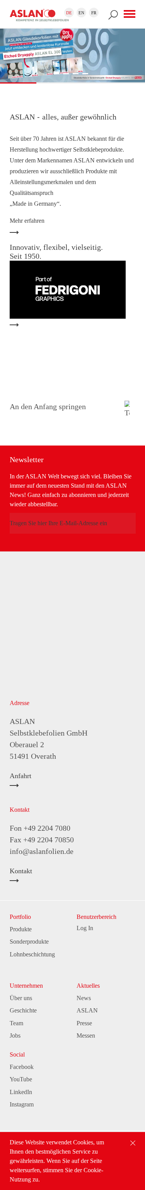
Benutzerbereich (96, 916)
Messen (86, 1035)
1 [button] (56, 73)
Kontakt (21, 871)
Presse (84, 1023)
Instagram (22, 1104)
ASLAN (87, 1010)
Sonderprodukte (29, 941)
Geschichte (23, 1010)
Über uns (21, 998)
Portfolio (20, 916)
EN (81, 12)
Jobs (15, 1035)
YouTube (21, 1079)
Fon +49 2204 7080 (40, 828)
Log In (85, 928)
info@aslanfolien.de (41, 851)
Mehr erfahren (27, 220)
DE (69, 12)
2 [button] (66, 73)
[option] (72, 54)
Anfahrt (20, 776)
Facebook (22, 1067)
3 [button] (75, 73)
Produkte (21, 929)
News (84, 998)
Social (17, 1054)
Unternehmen (26, 985)
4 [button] (85, 73)
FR (93, 12)
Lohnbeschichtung (32, 954)
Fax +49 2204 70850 (42, 839)
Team (16, 1023)
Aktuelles (88, 985)
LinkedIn (21, 1092)
